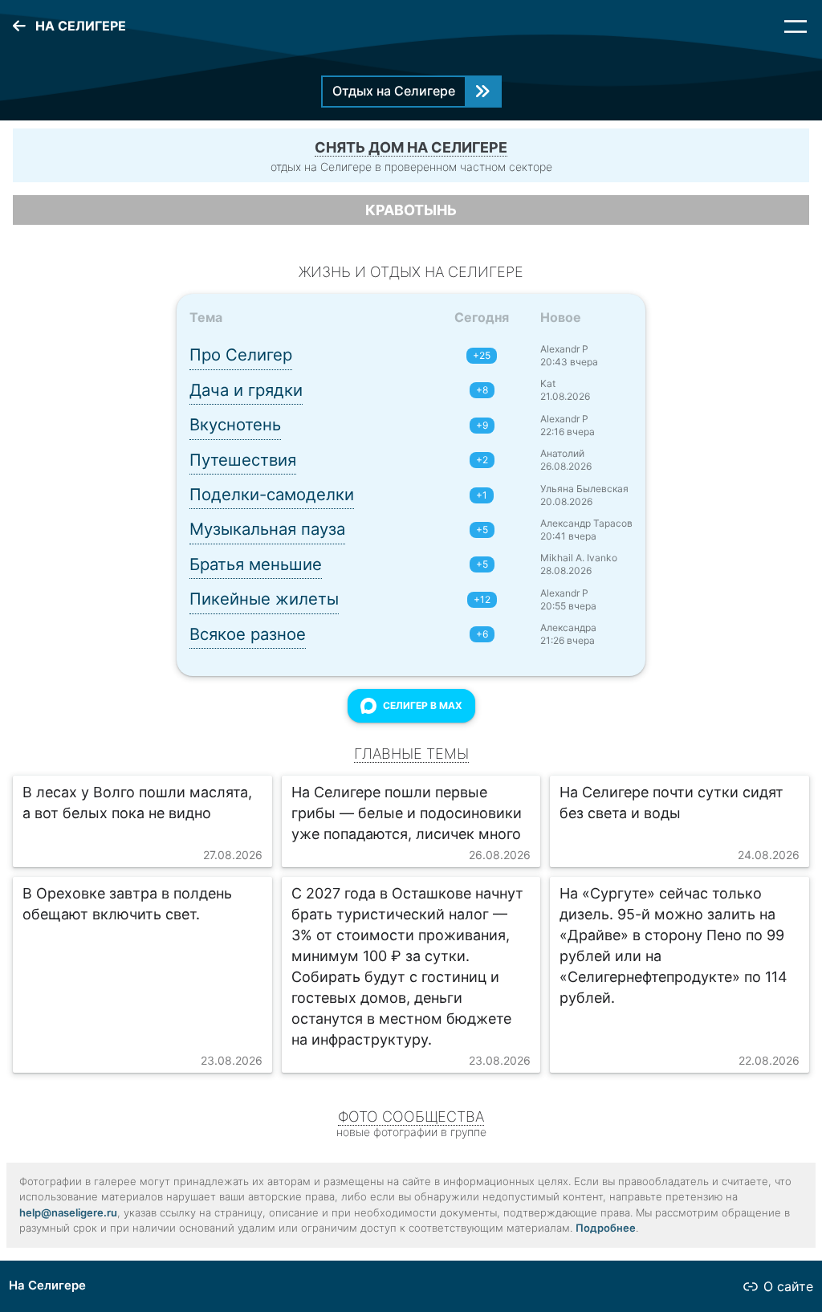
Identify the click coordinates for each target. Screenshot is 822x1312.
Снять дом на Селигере (411, 147)
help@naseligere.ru (68, 1212)
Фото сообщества (411, 1116)
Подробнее (606, 1227)
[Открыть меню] (795, 26)
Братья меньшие (255, 564)
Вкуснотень (235, 424)
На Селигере (47, 1285)
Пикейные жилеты (264, 599)
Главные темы (411, 753)
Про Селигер (240, 354)
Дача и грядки (246, 390)
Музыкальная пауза (267, 529)
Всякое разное (247, 634)
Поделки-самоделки (271, 494)
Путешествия (242, 460)
